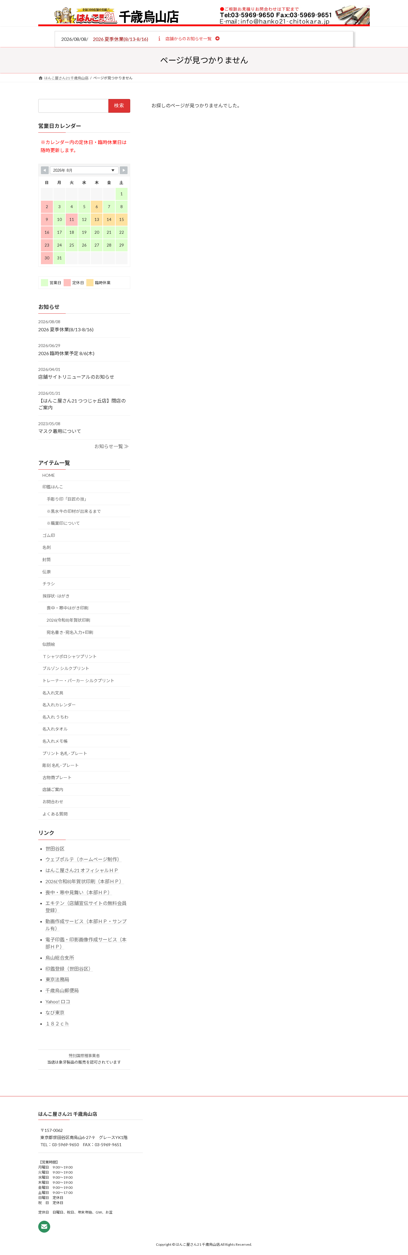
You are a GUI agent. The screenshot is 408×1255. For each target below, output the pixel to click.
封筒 (46, 559)
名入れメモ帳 (55, 741)
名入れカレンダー (59, 704)
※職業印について (63, 523)
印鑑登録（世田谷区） (69, 968)
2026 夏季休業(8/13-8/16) (120, 39)
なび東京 (55, 1012)
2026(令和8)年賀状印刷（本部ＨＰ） (84, 881)
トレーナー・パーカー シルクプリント (78, 680)
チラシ (48, 583)
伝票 (46, 571)
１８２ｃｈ (57, 1023)
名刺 (46, 547)
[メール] (44, 1227)
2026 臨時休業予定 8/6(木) (66, 353)
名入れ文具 (52, 692)
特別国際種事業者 (84, 1055)
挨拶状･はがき (56, 595)
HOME (48, 475)
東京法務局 (57, 979)
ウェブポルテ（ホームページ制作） (83, 859)
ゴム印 (48, 535)
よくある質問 (55, 813)
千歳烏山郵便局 (62, 990)
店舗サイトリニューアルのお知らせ (76, 377)
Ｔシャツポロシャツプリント (69, 656)
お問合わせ (52, 801)
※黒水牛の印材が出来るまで (74, 511)
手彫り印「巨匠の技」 (67, 499)
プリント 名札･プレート (64, 753)
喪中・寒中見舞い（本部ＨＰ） (78, 892)
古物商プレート (57, 777)
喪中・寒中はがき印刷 (67, 607)
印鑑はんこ (52, 487)
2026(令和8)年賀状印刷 (68, 620)
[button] (188, 38)
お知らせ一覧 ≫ (111, 446)
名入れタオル (55, 728)
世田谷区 (55, 848)
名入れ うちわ (55, 716)
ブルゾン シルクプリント (65, 668)
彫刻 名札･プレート (60, 765)
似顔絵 (48, 644)
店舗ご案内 (52, 789)
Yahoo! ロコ (57, 1001)
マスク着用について (59, 431)
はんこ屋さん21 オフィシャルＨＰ (82, 870)
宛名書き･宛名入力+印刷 (70, 632)
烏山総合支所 (59, 957)
